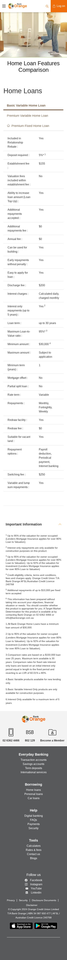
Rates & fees (33, 849)
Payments (33, 824)
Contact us (33, 854)
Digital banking (33, 815)
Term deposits (33, 768)
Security (33, 828)
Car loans (34, 798)
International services (34, 772)
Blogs (33, 858)
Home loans (33, 789)
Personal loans (33, 794)
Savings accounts (33, 764)
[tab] (33, 524)
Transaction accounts (34, 759)
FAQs (33, 819)
